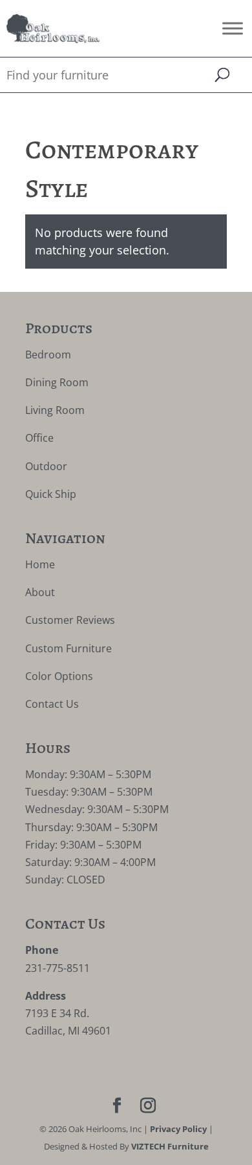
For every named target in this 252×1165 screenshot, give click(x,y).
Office (39, 438)
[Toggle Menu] (232, 28)
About (40, 592)
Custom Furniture (68, 648)
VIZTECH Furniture (170, 1146)
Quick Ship (50, 494)
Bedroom (48, 354)
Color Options (59, 676)
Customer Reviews (70, 620)
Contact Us (52, 704)
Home (40, 564)
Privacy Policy (178, 1129)
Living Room (55, 410)
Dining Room (57, 382)
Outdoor (46, 466)
